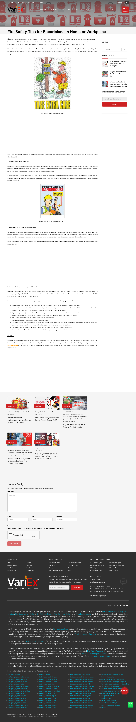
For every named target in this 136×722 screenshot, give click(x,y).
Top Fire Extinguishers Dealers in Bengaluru (115, 684)
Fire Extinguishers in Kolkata (48, 689)
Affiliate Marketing (20, 450)
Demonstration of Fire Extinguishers (112, 679)
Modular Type (113, 568)
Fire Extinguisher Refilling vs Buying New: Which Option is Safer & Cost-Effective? (46, 456)
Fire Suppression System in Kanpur (81, 707)
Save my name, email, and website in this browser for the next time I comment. (35, 528)
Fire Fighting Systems (35, 641)
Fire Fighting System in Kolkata (17, 689)
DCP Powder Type (115, 563)
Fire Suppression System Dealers (111, 689)
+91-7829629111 (40, 2)
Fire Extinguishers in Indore (47, 700)
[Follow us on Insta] (123, 605)
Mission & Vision (12, 565)
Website (59, 516)
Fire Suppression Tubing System (80, 675)
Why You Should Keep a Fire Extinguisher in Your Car (118, 74)
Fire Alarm (52, 565)
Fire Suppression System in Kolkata (81, 689)
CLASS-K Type (113, 570)
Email (34, 516)
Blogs (70, 570)
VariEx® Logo (11, 570)
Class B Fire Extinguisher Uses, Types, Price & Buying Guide (118, 64)
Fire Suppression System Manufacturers (114, 691)
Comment (11, 491)
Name (10, 516)
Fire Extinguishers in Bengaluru (49, 677)
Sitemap (29, 714)
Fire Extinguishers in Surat (47, 703)
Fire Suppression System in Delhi (80, 684)
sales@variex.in (99, 582)
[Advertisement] (52, 134)
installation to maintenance (101, 656)
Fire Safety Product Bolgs (109, 703)
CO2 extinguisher (12, 345)
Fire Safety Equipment (81, 419)
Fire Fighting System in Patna (17, 698)
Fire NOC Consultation (108, 677)
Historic (29, 563)
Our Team (30, 565)
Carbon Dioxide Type (97, 565)
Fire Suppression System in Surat (80, 703)
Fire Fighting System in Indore (17, 700)
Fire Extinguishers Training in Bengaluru (113, 682)
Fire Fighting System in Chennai (17, 682)
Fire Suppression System (25, 614)
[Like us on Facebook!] (117, 605)
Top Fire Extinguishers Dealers (110, 686)
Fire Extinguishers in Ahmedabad (49, 691)
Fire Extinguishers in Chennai (48, 682)
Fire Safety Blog (39, 714)
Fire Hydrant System (74, 563)
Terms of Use (21, 714)
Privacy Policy (11, 714)
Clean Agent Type (96, 570)
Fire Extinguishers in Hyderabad (49, 686)
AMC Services (73, 414)
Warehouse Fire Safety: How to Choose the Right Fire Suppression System (118, 84)
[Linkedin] (18, 2)
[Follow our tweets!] (120, 605)
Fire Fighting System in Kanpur (17, 707)
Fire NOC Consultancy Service (110, 705)
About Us (10, 563)
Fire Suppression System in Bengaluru (82, 677)
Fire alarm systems (83, 614)
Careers (47, 714)
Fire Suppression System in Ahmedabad (83, 691)
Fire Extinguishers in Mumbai (48, 679)
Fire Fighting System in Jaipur (17, 696)
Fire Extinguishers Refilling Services (112, 675)
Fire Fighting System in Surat (17, 703)
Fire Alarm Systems (95, 651)
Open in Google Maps (99, 596)
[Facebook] (9, 2)
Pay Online (30, 570)
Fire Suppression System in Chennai (81, 682)
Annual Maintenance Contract (110, 693)
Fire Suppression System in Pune (80, 693)
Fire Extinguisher (74, 416)
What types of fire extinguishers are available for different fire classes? (19, 420)
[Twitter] (12, 2)
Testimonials (31, 568)
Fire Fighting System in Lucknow (18, 705)
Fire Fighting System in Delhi (16, 684)
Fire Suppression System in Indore (81, 700)
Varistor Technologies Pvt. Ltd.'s (95, 653)
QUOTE (125, 9)
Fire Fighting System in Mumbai (17, 679)
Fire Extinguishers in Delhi (47, 684)
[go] (124, 49)
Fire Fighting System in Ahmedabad (19, 691)
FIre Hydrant (70, 419)
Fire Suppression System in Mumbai (81, 679)
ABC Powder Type (96, 563)
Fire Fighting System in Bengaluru (18, 677)
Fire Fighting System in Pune (16, 693)
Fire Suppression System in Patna (80, 698)
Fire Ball (103, 707)
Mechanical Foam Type (116, 565)
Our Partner (11, 568)
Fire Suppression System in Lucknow (81, 705)
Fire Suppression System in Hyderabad (82, 686)
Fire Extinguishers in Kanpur (48, 707)
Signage (51, 568)
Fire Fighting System (44, 614)
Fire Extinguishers (54, 563)
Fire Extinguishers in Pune (47, 693)
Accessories (72, 568)
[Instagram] (15, 2)
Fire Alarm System (106, 698)
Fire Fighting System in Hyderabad (18, 686)
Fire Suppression (73, 565)
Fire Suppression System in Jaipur (80, 696)
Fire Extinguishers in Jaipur (47, 696)
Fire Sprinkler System (62, 614)
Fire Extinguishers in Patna (47, 698)
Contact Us (54, 714)
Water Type (94, 568)
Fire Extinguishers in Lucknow (48, 705)
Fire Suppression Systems (85, 634)
